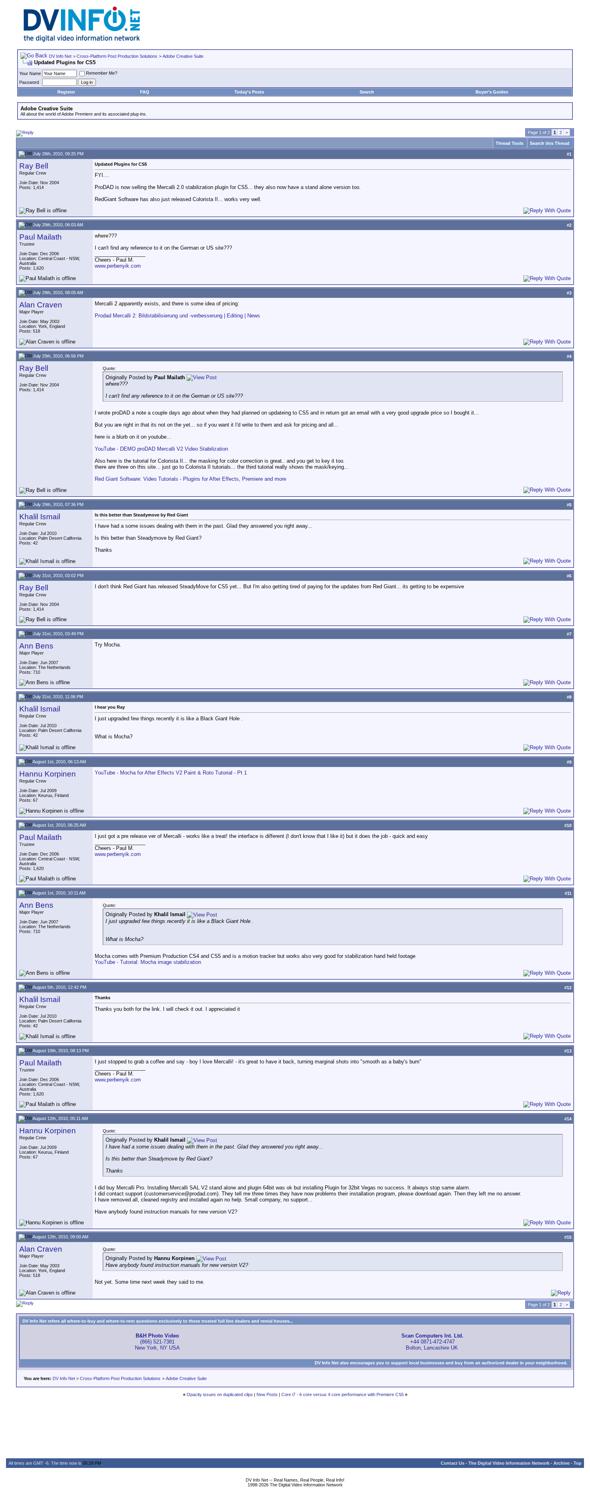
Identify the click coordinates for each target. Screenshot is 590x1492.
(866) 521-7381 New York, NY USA (157, 1342)
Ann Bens (36, 646)
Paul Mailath (40, 237)
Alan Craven (40, 305)
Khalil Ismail (39, 516)
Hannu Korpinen (47, 774)
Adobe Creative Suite (183, 56)
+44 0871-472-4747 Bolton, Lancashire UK (432, 1342)
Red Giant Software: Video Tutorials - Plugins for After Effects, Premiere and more (190, 479)
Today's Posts (249, 91)
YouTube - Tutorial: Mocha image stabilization (148, 962)
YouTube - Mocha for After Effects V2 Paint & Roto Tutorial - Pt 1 (171, 773)
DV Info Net (60, 56)
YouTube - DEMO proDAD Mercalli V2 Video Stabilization (161, 449)
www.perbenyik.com (118, 266)
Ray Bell (33, 166)
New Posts (267, 1394)
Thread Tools (509, 143)
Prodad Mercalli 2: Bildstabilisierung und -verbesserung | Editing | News (177, 316)
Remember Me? (101, 73)
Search (367, 91)
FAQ (144, 91)
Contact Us (452, 1463)
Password (29, 82)
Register (66, 91)
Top (578, 1463)
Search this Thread (550, 143)
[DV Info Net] (82, 40)
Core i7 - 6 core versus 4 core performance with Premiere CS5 (342, 1394)
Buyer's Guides (492, 91)
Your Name (30, 73)
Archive (561, 1463)
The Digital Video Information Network (508, 1463)
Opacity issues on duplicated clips (220, 1394)
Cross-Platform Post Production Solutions (117, 56)
